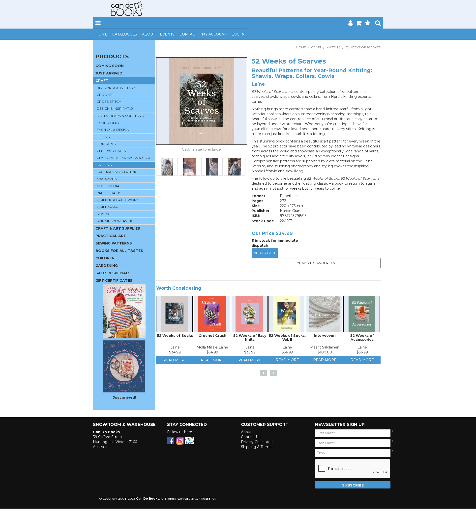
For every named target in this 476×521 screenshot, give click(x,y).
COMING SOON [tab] (109, 66)
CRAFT (316, 47)
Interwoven (325, 337)
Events (167, 34)
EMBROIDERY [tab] (108, 123)
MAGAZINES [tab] (107, 179)
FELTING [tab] (103, 137)
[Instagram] (180, 440)
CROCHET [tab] (105, 95)
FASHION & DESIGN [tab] (113, 130)
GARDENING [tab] (106, 265)
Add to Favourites (318, 263)
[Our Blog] (189, 440)
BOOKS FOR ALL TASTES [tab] (119, 250)
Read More (175, 362)
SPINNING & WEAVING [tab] (115, 221)
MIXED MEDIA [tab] (108, 186)
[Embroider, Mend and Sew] (124, 366)
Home (101, 34)
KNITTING (333, 47)
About (148, 34)
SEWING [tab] (104, 214)
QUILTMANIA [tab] (107, 207)
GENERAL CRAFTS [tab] (111, 151)
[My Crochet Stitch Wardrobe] (124, 311)
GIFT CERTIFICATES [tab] (113, 280)
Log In (238, 34)
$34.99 (175, 353)
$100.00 (325, 353)
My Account (214, 34)
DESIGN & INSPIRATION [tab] (116, 108)
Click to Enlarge (201, 150)
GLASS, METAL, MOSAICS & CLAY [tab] (124, 158)
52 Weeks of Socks (175, 337)
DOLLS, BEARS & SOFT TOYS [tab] (120, 116)
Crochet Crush (212, 337)
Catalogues (124, 34)
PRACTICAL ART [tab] (110, 236)
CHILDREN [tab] (105, 258)
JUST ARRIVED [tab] (108, 73)
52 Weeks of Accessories (362, 339)
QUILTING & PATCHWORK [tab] (118, 200)
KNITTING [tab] (104, 165)
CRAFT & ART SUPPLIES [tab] (117, 228)
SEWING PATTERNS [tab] (113, 243)
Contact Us (250, 437)
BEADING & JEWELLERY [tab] (116, 88)
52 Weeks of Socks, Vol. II (287, 339)
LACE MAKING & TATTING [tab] (117, 172)
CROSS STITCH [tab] (109, 102)
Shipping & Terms (256, 447)
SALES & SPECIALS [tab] (113, 273)
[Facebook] (170, 440)
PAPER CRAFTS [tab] (109, 193)
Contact (188, 34)
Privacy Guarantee (257, 442)
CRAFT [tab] (101, 80)
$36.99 (250, 353)
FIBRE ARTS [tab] (106, 144)
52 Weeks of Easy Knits (249, 339)
